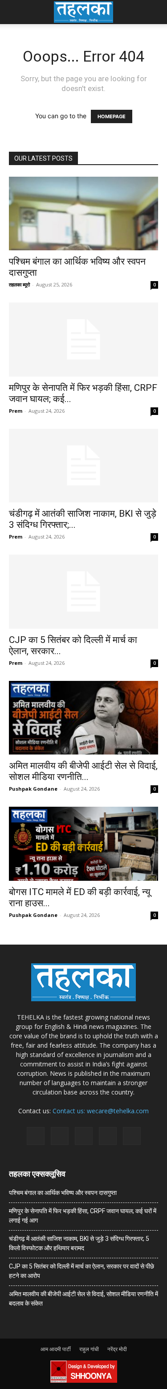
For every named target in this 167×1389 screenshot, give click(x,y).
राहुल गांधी (89, 1349)
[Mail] (60, 1136)
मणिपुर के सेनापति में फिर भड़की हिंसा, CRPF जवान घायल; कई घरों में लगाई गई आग (82, 1215)
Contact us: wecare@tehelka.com (101, 1111)
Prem (15, 410)
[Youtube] (132, 1136)
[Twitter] (108, 1136)
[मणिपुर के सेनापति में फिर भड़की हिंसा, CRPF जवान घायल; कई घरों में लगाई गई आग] (83, 339)
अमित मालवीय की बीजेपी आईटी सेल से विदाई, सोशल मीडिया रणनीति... (83, 771)
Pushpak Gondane (33, 788)
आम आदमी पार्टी (56, 1349)
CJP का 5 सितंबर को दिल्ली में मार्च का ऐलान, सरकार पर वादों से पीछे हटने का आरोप (81, 1271)
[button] (15, 12)
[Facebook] (36, 1136)
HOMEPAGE (112, 116)
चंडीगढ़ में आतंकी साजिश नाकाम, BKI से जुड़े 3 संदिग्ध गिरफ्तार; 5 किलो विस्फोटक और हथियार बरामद (79, 1243)
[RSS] (84, 1136)
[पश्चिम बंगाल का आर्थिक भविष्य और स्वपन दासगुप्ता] (83, 213)
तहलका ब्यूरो (19, 284)
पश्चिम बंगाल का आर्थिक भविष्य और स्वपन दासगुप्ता (63, 1192)
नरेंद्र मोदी (117, 1349)
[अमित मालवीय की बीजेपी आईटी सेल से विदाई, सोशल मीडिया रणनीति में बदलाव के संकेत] (83, 718)
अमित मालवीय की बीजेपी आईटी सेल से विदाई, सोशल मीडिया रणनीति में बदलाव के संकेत (83, 1298)
